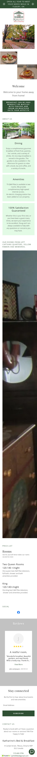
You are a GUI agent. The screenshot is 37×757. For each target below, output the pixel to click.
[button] (32, 752)
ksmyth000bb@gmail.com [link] (18, 756)
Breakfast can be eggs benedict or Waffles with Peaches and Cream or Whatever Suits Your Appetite (18, 106)
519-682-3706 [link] (18, 753)
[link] (18, 16)
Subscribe (18, 713)
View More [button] (18, 664)
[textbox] (18, 705)
